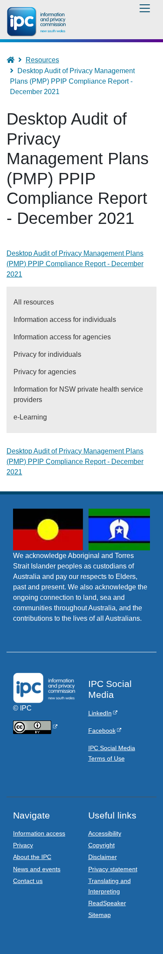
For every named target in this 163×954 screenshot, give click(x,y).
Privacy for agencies (44, 372)
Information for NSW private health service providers (78, 394)
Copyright (101, 845)
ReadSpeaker (107, 903)
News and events (36, 869)
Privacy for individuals (47, 354)
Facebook (102, 730)
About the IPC (32, 856)
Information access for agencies (62, 337)
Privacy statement (112, 869)
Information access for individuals (64, 319)
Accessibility (104, 833)
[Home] (38, 21)
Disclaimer (102, 856)
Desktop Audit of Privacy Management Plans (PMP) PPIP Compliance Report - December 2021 (75, 461)
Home (14, 60)
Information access (39, 833)
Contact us (28, 880)
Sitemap (99, 914)
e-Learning (30, 417)
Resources (42, 60)
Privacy (23, 845)
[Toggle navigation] (144, 8)
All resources (33, 302)
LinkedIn (100, 713)
